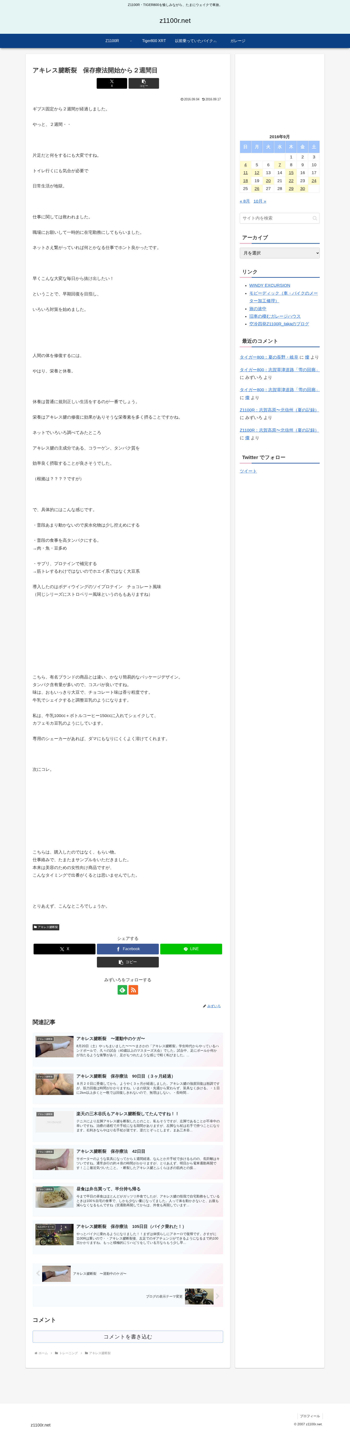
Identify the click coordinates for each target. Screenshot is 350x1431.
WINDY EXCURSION (269, 285)
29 (291, 188)
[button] (144, 83)
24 (314, 180)
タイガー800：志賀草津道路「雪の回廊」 (280, 369)
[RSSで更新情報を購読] (133, 990)
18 (245, 180)
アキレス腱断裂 (48, 927)
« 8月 (245, 201)
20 (268, 180)
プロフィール (310, 1416)
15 (291, 172)
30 (302, 188)
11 (245, 172)
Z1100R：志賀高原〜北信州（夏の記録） (279, 410)
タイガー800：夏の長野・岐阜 (269, 357)
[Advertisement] (280, 92)
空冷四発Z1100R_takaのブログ (279, 324)
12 (257, 172)
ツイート (248, 471)
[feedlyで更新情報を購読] (122, 990)
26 (257, 188)
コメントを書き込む (128, 1337)
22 (291, 180)
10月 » (260, 201)
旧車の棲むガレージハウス (275, 316)
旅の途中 (257, 308)
